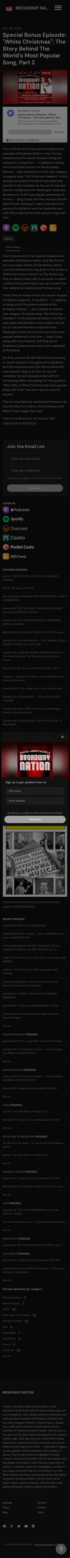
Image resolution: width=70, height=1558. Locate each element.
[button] (62, 737)
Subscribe (35, 819)
